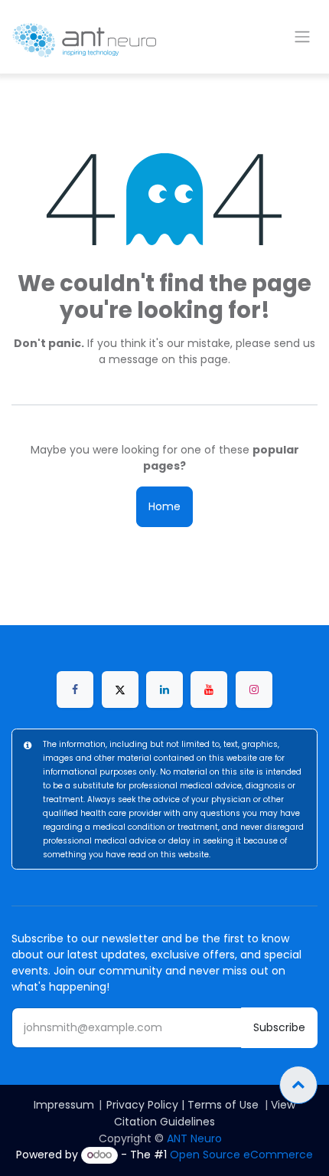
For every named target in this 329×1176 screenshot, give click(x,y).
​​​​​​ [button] (298, 1085)
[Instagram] (254, 689)
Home (164, 506)
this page (203, 359)
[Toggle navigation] (302, 37)
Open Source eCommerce (241, 1154)
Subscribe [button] (279, 1027)
